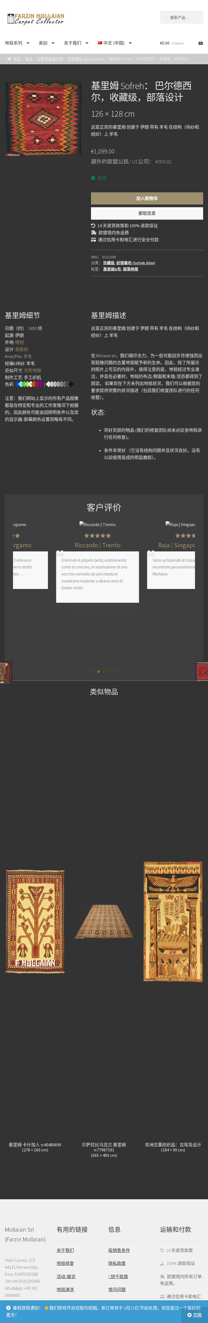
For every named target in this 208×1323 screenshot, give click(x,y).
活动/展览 (66, 1276)
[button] (87, 671)
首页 (17, 58)
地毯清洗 (65, 1289)
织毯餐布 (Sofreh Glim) (86, 58)
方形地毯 (32, 370)
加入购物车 (147, 198)
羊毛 (27, 356)
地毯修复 (65, 1263)
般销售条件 (119, 1250)
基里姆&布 (112, 269)
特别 (19, 342)
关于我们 (72, 43)
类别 (43, 43)
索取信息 (147, 213)
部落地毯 (130, 269)
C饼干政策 (118, 1276)
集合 (29, 58)
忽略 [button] (197, 1315)
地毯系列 (13, 43)
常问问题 (117, 1289)
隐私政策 (117, 1263)
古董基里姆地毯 (50, 58)
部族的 (21, 349)
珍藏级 (109, 262)
